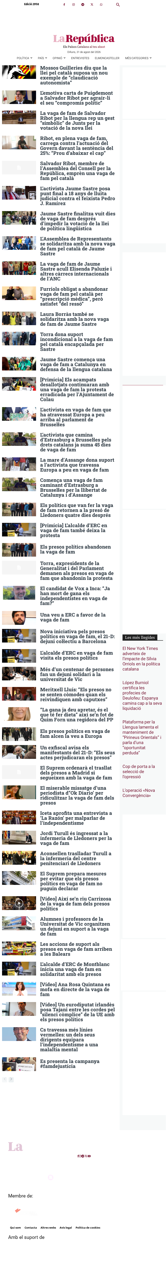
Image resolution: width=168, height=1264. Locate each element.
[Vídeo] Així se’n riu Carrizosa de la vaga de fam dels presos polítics (75, 903)
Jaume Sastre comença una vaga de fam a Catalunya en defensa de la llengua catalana (76, 364)
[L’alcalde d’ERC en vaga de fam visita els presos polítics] (19, 656)
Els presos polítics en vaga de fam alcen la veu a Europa (75, 733)
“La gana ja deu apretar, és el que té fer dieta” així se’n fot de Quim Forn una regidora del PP (77, 714)
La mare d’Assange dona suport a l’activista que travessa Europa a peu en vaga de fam (77, 465)
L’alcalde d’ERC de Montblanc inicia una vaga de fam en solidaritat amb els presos (75, 969)
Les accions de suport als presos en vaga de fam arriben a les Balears (76, 949)
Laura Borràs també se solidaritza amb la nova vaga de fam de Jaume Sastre (74, 319)
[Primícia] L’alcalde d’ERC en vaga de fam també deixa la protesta (73, 530)
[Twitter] (91, 4)
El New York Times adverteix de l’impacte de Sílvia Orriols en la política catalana (141, 658)
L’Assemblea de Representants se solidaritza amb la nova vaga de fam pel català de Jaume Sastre (77, 246)
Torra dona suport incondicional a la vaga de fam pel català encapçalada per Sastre (76, 341)
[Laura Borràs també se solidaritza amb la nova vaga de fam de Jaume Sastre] (19, 318)
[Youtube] (89, 1156)
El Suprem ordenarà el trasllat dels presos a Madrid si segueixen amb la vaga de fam (76, 772)
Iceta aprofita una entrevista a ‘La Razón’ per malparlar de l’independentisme (76, 818)
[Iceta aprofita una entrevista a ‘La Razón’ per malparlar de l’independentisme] (19, 817)
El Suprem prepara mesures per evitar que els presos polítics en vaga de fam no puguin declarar (73, 881)
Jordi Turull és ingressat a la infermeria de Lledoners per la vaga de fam (76, 838)
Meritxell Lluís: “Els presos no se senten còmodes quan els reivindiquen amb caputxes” (75, 694)
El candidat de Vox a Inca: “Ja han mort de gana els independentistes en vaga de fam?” (75, 595)
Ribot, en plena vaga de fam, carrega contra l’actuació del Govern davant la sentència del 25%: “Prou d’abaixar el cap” (76, 145)
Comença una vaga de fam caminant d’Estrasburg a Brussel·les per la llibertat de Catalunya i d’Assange (73, 487)
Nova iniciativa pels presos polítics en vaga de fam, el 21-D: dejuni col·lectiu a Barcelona (77, 636)
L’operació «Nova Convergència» (139, 793)
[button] (118, 5)
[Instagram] (73, 4)
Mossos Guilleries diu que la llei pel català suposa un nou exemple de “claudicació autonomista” (74, 75)
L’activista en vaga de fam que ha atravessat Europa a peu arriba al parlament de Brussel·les (75, 417)
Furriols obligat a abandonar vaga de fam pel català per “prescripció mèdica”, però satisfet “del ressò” (74, 296)
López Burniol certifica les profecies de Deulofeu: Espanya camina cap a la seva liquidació (142, 696)
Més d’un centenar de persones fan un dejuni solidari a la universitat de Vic (77, 674)
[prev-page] (4, 1079)
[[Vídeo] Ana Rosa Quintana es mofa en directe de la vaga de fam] (19, 988)
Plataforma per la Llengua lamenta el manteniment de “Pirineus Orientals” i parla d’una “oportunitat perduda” (142, 737)
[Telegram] (82, 4)
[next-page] (11, 1079)
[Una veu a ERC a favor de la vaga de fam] (19, 618)
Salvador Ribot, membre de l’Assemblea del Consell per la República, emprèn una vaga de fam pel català (77, 170)
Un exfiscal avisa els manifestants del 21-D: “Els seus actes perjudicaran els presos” (77, 752)
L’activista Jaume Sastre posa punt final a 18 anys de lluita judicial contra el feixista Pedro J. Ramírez (77, 196)
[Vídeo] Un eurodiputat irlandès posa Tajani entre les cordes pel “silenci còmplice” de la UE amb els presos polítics (77, 1012)
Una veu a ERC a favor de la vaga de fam (73, 617)
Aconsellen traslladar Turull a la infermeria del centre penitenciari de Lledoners (75, 858)
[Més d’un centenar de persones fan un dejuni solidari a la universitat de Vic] (19, 673)
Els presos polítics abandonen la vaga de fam (75, 549)
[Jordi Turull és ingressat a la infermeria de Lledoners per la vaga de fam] (19, 837)
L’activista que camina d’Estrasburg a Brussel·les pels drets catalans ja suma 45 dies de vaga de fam (75, 442)
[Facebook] (64, 4)
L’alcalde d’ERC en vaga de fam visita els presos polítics (76, 655)
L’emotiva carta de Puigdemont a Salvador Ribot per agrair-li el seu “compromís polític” (76, 98)
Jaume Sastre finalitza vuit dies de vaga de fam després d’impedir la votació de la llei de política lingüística (77, 221)
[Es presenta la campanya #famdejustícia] (19, 1064)
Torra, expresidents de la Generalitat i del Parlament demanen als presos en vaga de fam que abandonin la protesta (77, 570)
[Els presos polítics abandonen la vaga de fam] (19, 550)
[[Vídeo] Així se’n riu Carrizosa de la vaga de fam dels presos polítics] (19, 903)
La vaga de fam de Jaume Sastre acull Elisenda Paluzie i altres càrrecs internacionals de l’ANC (76, 271)
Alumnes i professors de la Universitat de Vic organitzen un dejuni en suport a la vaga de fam (75, 926)
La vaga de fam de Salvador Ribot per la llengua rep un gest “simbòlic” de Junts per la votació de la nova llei (77, 120)
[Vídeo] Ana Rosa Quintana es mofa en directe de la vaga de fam (75, 989)
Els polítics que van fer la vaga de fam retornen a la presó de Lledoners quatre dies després (76, 510)
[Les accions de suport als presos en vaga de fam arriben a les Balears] (19, 948)
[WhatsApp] (101, 4)
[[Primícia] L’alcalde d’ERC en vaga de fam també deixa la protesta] (19, 529)
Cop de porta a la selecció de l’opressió (139, 771)
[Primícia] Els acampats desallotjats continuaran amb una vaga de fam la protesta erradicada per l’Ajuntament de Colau (77, 389)
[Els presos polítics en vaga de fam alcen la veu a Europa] (19, 734)
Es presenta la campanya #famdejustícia (70, 1063)
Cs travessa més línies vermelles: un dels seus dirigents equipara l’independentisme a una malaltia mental (69, 1039)
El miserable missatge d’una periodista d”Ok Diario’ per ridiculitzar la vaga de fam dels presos (77, 795)
